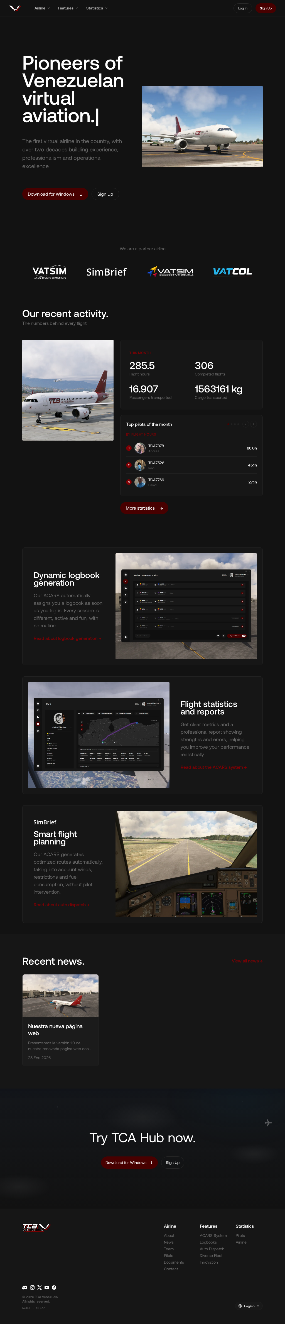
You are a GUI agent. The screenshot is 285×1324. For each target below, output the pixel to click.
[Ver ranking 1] (228, 424)
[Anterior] (245, 424)
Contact (171, 1268)
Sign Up (266, 8)
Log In (242, 8)
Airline (40, 8)
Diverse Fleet (211, 1255)
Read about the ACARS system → (214, 767)
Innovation (209, 1262)
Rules (26, 1308)
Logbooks (208, 1242)
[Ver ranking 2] (231, 424)
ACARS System (213, 1235)
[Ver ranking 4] (238, 424)
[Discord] (24, 1287)
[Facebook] (54, 1287)
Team (169, 1248)
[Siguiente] (253, 424)
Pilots (168, 1255)
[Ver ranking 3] (235, 424)
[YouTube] (47, 1287)
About (169, 1235)
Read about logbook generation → (67, 638)
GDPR (40, 1308)
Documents (174, 1262)
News (169, 1242)
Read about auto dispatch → (62, 904)
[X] (39, 1287)
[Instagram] (32, 1287)
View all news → (247, 960)
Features (65, 8)
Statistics (94, 8)
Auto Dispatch (212, 1248)
